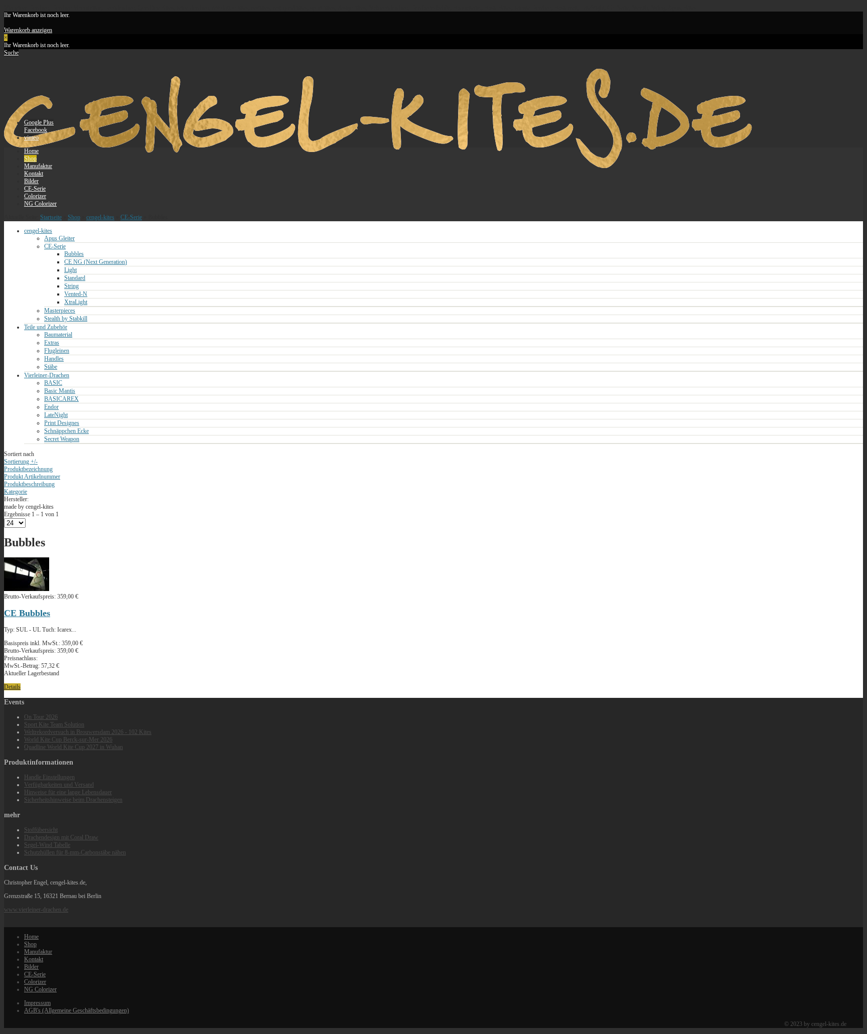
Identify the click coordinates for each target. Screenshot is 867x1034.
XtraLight (75, 302)
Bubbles (74, 253)
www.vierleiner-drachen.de (36, 909)
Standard (74, 277)
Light (70, 269)
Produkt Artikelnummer (32, 476)
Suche (11, 52)
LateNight (56, 414)
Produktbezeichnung (28, 469)
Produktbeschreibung (29, 484)
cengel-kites (100, 217)
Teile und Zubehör (45, 327)
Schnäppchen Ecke (66, 430)
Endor (51, 406)
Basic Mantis (59, 390)
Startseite (51, 217)
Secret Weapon (61, 438)
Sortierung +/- (21, 461)
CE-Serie (131, 217)
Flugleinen (56, 350)
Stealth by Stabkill (65, 318)
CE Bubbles (27, 613)
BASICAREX (61, 398)
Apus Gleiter (59, 238)
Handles (54, 358)
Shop (74, 217)
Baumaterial (58, 334)
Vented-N (75, 294)
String (71, 285)
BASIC (53, 382)
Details (12, 686)
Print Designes (61, 422)
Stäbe (50, 366)
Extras (51, 342)
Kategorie (15, 491)
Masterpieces (59, 310)
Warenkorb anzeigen (28, 30)
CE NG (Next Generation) (95, 261)
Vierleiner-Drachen (46, 375)
